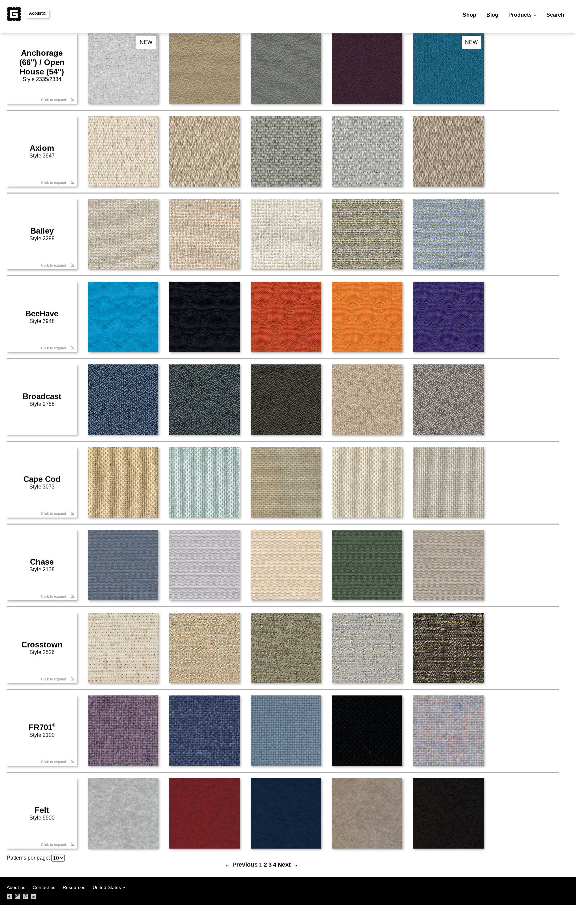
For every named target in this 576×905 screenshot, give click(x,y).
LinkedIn (33, 896)
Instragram (17, 896)
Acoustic (37, 13)
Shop (469, 15)
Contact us (44, 887)
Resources (74, 887)
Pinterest (25, 896)
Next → (288, 864)
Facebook (9, 896)
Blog (492, 15)
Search (555, 15)
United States (107, 887)
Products (520, 15)
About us (16, 887)
